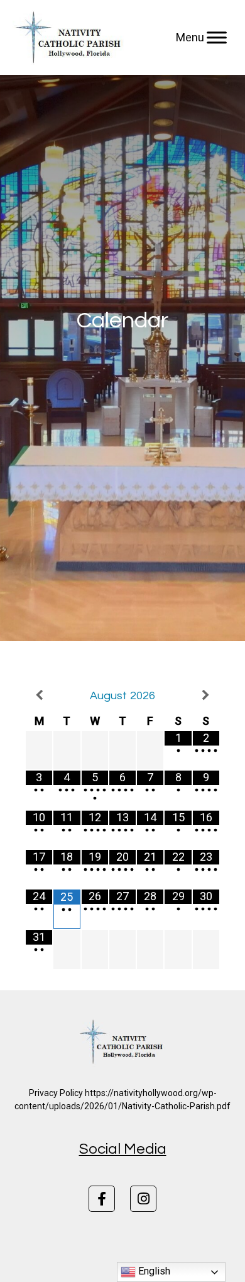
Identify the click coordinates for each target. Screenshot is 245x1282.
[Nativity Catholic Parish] (70, 37)
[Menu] (217, 38)
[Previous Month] (39, 695)
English (153, 1271)
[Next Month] (206, 695)
